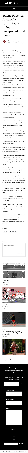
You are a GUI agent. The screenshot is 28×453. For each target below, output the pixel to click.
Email (10, 399)
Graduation (5, 282)
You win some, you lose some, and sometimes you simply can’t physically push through (12, 332)
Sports (3, 329)
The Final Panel (6, 307)
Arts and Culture (5, 280)
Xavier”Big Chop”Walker (7, 361)
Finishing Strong (6, 359)
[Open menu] (14, 9)
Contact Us (14, 429)
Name (10, 390)
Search (21, 443)
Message (8, 408)
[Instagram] (14, 436)
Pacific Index (14, 3)
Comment (20, 253)
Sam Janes (4, 336)
